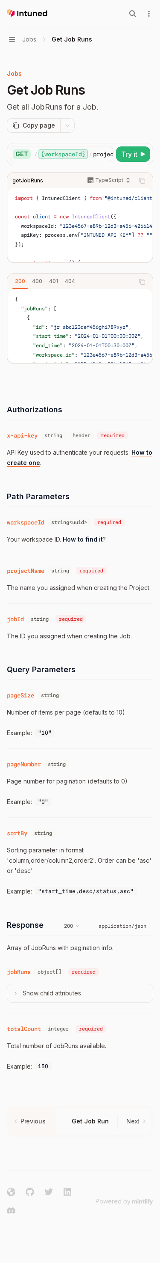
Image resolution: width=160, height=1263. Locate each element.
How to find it (83, 539)
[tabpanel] (80, 326)
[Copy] (105, 154)
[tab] (20, 281)
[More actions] (149, 14)
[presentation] (73, 154)
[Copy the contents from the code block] (142, 180)
